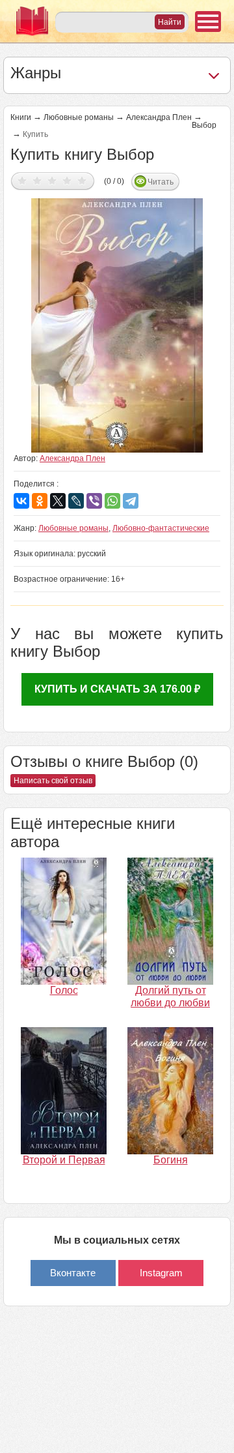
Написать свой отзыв (53, 780)
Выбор (204, 125)
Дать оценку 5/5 (82, 180)
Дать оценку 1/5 (22, 180)
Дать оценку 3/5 (52, 180)
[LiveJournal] (76, 501)
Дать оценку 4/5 (67, 180)
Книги (20, 117)
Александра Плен (159, 117)
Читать (161, 182)
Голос (64, 990)
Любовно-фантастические (160, 528)
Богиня (170, 1159)
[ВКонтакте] (21, 501)
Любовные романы (79, 117)
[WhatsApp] (112, 501)
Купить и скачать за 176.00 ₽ (117, 689)
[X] (58, 501)
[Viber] (94, 501)
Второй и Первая (64, 1159)
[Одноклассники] (39, 501)
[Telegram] (130, 501)
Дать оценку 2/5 (37, 180)
